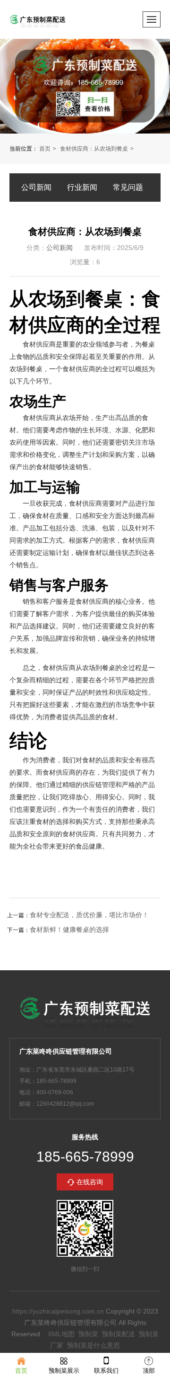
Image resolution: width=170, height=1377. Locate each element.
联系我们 (106, 1370)
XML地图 (61, 1334)
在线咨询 (89, 1182)
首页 (45, 148)
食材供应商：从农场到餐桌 (94, 148)
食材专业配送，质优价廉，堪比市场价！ (89, 915)
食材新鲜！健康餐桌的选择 (69, 929)
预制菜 (88, 1334)
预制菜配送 (118, 1334)
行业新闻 (82, 187)
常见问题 (128, 187)
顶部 (149, 1370)
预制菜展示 (64, 1370)
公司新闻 (36, 187)
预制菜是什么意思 (93, 1345)
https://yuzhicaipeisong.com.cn (58, 1311)
